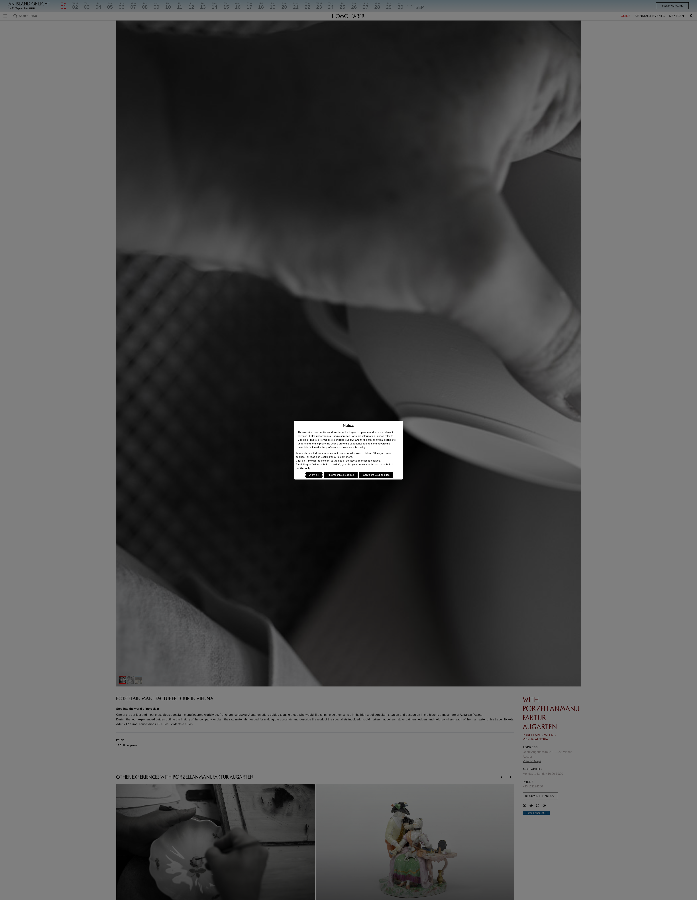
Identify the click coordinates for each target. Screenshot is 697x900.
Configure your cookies (376, 474)
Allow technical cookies (341, 474)
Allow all (314, 474)
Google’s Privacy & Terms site (315, 439)
